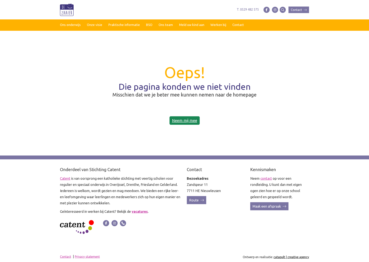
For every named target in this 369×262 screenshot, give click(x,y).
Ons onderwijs (70, 25)
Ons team (166, 25)
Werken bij (218, 25)
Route (194, 200)
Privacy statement (87, 256)
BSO (149, 25)
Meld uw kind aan (191, 25)
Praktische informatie (124, 25)
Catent (65, 178)
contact (266, 178)
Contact (297, 10)
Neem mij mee (184, 120)
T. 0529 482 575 (248, 9)
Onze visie (94, 25)
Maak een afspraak (267, 206)
